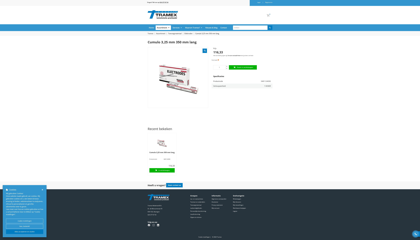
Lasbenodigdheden (196, 208)
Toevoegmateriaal (195, 205)
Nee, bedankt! (24, 226)
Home (151, 27)
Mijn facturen (237, 202)
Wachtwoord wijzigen (239, 208)
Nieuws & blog (211, 27)
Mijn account (215, 208)
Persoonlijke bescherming (198, 211)
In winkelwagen (164, 170)
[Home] (178, 14)
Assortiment (162, 27)
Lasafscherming (195, 214)
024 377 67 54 (152, 215)
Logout (235, 211)
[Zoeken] (270, 27)
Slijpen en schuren (195, 217)
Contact (223, 27)
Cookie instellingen (25, 221)
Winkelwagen (237, 199)
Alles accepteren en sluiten (25, 232)
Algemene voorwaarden (219, 199)
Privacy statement (217, 205)
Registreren (268, 2)
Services (176, 27)
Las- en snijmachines (196, 199)
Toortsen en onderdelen (197, 202)
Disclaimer (215, 202)
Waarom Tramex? (192, 27)
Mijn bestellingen (238, 205)
